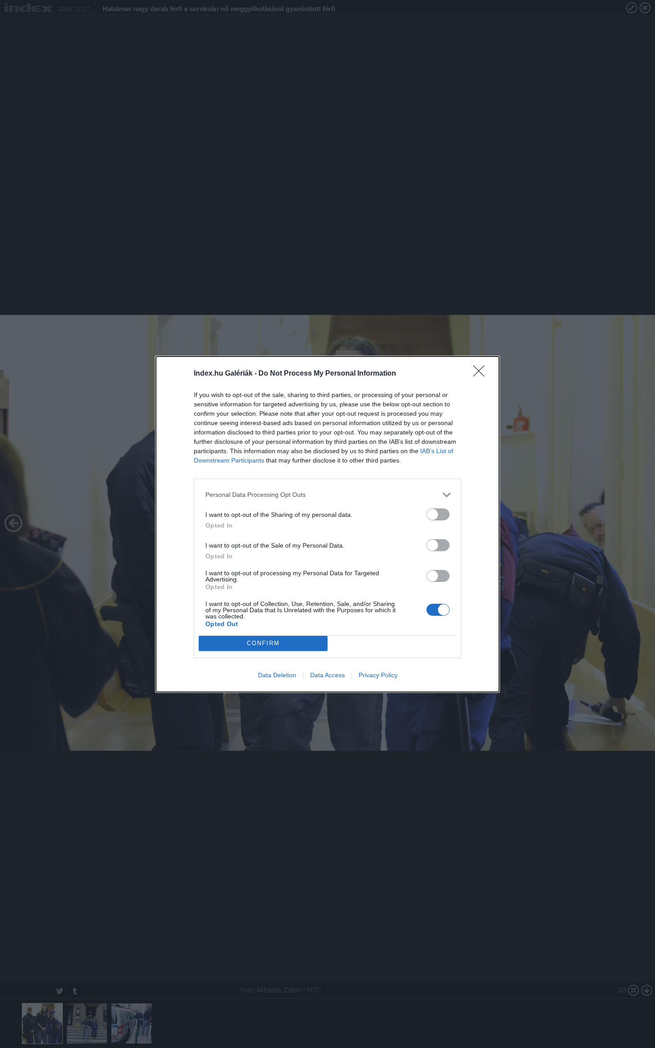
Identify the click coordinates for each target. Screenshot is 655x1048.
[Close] (481, 373)
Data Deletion (277, 675)
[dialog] (327, 524)
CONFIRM (263, 643)
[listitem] (327, 494)
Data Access (327, 675)
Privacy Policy (378, 675)
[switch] (438, 514)
